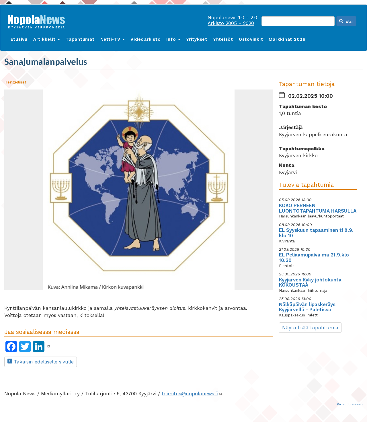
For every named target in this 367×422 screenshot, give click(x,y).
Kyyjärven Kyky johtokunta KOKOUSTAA (310, 282)
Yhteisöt (223, 39)
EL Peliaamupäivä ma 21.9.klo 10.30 (314, 257)
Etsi (348, 21)
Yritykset (196, 39)
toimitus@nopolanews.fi (190, 393)
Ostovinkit (251, 39)
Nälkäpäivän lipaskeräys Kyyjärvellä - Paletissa (307, 307)
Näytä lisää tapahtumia (310, 327)
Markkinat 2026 (287, 39)
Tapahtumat (80, 39)
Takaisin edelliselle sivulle (43, 362)
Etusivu (19, 39)
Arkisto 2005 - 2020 (231, 23)
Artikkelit (45, 39)
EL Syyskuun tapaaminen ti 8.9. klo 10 (316, 232)
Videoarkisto (145, 39)
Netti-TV (111, 39)
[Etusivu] (38, 20)
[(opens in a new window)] (49, 346)
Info (171, 39)
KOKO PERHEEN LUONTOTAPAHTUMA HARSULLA (317, 208)
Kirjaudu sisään (350, 404)
